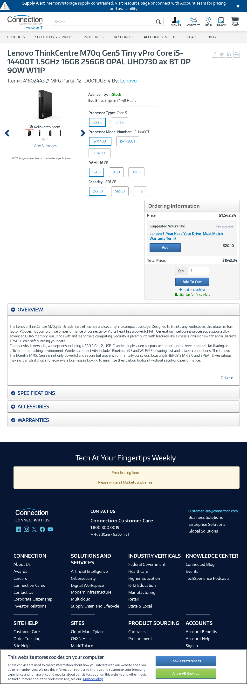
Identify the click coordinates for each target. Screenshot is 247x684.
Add (165, 248)
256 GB (97, 191)
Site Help (22, 645)
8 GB (116, 172)
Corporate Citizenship (33, 599)
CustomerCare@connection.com (213, 511)
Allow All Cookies (185, 673)
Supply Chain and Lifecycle (95, 606)
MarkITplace (82, 645)
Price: (152, 215)
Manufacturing (142, 592)
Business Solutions (205, 517)
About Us (22, 564)
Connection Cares (29, 585)
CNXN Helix (81, 638)
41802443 (34, 80)
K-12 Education (142, 585)
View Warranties (225, 226)
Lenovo (128, 80)
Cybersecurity (83, 578)
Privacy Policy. (93, 679)
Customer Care (27, 631)
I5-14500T (127, 141)
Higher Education (144, 578)
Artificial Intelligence (89, 571)
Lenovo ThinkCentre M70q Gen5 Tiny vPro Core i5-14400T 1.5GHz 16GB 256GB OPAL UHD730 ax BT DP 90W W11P (98, 61)
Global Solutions (203, 531)
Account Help (198, 638)
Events (192, 571)
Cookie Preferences (186, 661)
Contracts (137, 631)
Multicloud (80, 599)
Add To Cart (192, 282)
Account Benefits (201, 631)
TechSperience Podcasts (208, 578)
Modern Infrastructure (91, 592)
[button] (8, 133)
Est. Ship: (96, 100)
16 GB (96, 172)
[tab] (123, 309)
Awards (20, 571)
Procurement (140, 638)
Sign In (192, 645)
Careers (20, 578)
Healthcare (138, 571)
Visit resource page (132, 3)
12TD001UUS (92, 80)
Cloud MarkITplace (87, 631)
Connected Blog (200, 564)
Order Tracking (27, 638)
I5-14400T (100, 141)
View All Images (45, 146)
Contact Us (23, 592)
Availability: (98, 94)
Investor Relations (30, 606)
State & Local (140, 606)
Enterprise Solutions (206, 524)
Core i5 (97, 122)
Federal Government (146, 564)
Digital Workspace (87, 585)
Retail (133, 599)
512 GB (120, 191)
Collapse (227, 378)
